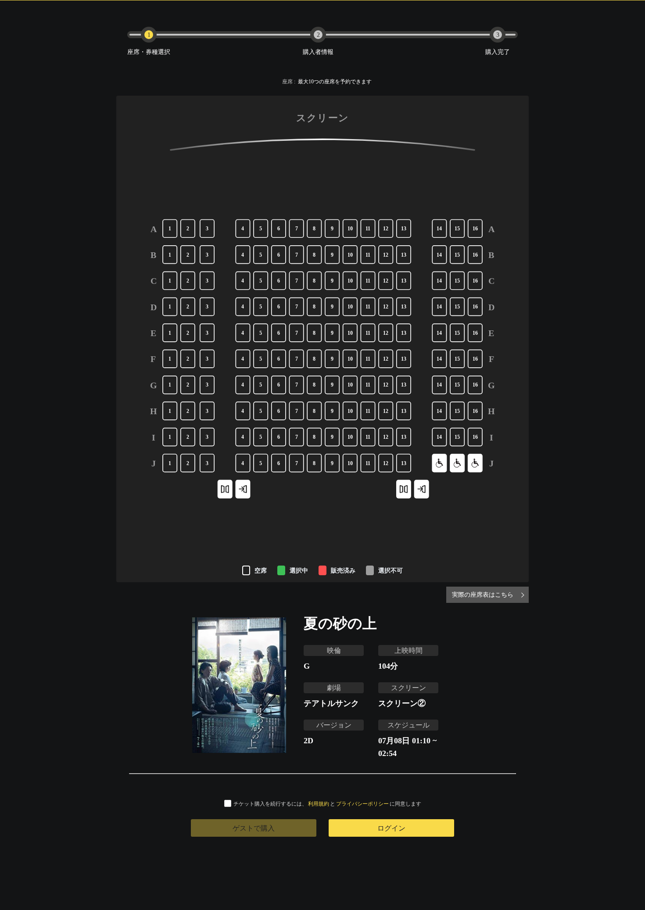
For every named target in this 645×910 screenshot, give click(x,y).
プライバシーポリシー (362, 803)
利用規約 (318, 803)
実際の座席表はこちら (482, 594)
